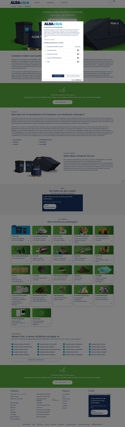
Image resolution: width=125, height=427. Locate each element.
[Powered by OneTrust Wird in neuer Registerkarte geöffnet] (77, 80)
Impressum (52, 39)
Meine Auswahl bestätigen (73, 75)
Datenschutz (47, 39)
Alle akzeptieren (58, 75)
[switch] (78, 50)
